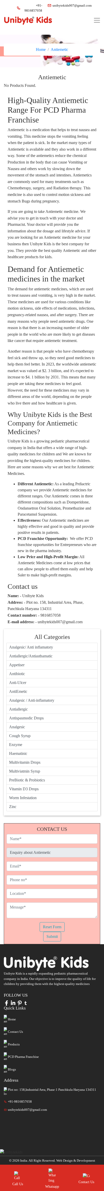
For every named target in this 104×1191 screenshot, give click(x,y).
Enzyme (15, 744)
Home (41, 49)
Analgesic (17, 727)
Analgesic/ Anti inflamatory (31, 647)
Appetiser (16, 665)
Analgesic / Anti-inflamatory (31, 700)
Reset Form (52, 927)
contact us (86, 1182)
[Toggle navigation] (97, 20)
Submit (52, 936)
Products (14, 1044)
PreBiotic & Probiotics (27, 780)
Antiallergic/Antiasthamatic (31, 656)
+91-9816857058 (33, 8)
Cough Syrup (20, 736)
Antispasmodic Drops (26, 718)
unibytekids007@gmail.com (70, 5)
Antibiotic (17, 674)
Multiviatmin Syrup (24, 771)
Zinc (12, 806)
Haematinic (18, 753)
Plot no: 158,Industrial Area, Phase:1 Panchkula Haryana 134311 (52, 1090)
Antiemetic (59, 49)
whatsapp (52, 1186)
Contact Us (15, 1032)
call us (17, 1184)
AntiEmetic (18, 691)
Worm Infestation (23, 798)
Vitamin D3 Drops (24, 789)
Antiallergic (18, 709)
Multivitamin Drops (24, 762)
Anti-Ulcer (17, 682)
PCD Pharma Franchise (23, 1057)
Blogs (12, 1069)
